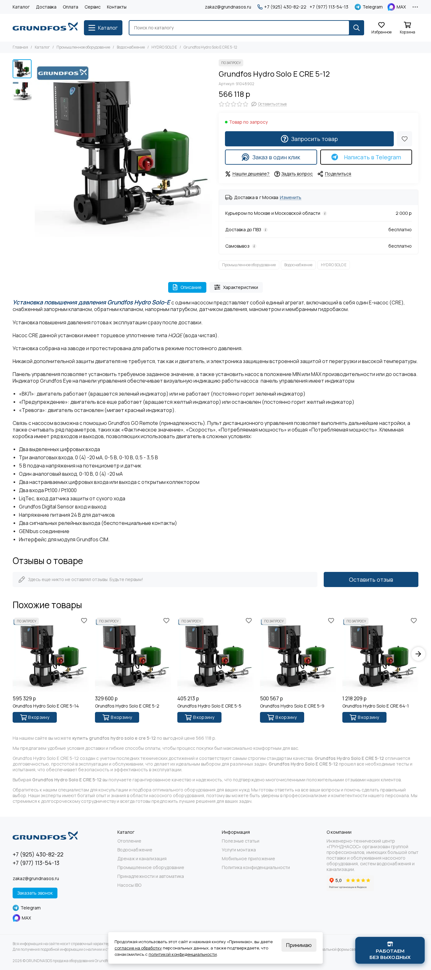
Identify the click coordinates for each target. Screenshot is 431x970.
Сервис (93, 7)
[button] (38, 148)
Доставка (46, 7)
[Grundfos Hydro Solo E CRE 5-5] (215, 654)
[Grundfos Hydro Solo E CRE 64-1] (380, 654)
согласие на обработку (138, 948)
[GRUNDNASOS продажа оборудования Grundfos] (45, 27)
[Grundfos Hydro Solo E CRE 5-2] (133, 654)
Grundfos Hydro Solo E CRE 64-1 (375, 706)
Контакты (117, 7)
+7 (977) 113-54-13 (329, 7)
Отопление (129, 841)
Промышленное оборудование (83, 47)
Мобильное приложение (248, 858)
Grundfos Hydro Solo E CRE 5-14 (46, 706)
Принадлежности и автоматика (150, 876)
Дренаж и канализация (142, 858)
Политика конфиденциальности (256, 867)
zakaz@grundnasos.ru (228, 7)
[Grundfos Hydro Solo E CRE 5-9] (298, 654)
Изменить (290, 197)
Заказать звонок (35, 893)
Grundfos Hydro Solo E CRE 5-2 (127, 706)
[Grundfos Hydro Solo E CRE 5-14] (51, 654)
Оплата (70, 7)
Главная (20, 47)
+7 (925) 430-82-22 (285, 7)
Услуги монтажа (239, 850)
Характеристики (240, 287)
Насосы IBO (129, 885)
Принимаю (299, 945)
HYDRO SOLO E (164, 47)
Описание (191, 287)
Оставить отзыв (371, 579)
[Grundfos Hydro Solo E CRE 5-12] (123, 148)
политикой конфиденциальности (183, 954)
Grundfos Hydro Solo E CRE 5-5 (209, 706)
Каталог (21, 7)
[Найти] (356, 27)
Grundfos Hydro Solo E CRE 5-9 (292, 706)
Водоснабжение (131, 47)
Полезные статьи (240, 841)
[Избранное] (404, 138)
